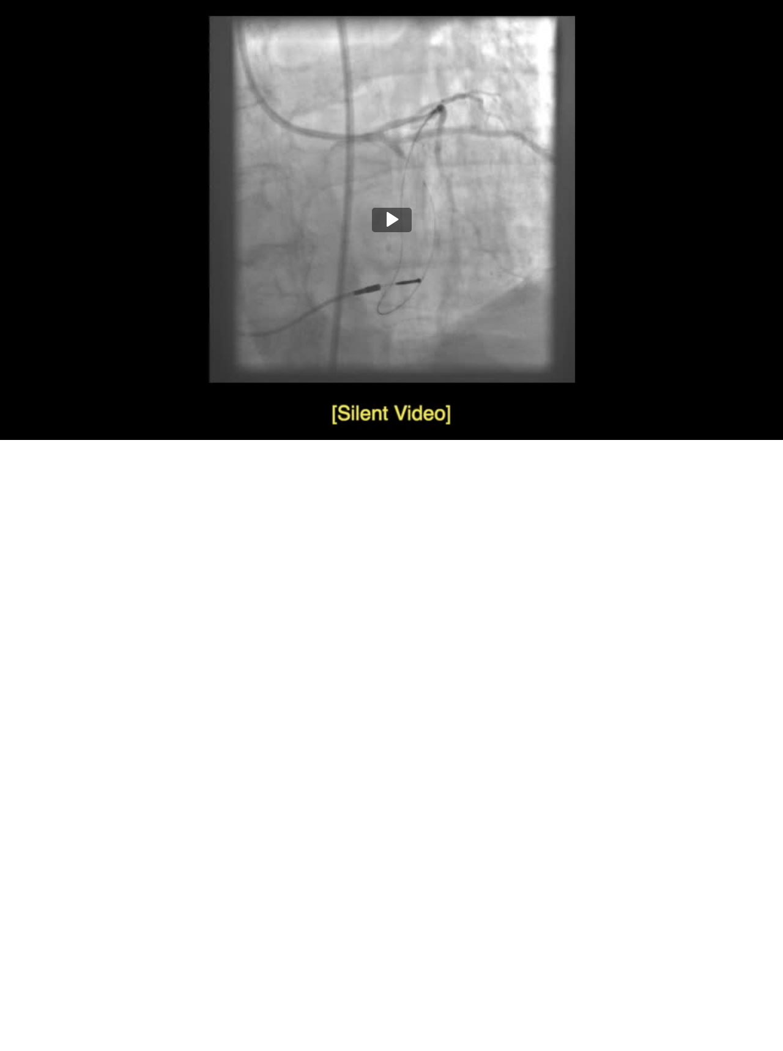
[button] (392, 220)
